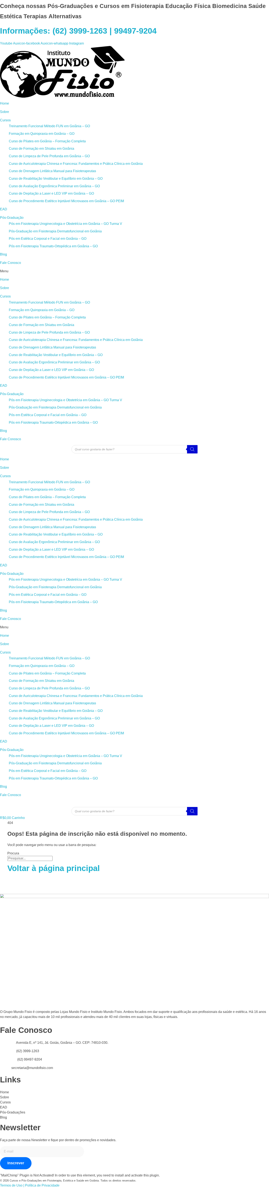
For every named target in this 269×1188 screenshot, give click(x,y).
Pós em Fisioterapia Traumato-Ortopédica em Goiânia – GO (53, 246)
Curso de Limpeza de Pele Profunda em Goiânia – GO (49, 156)
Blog (3, 254)
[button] (134, 271)
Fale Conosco (10, 263)
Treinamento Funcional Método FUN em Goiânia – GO (49, 126)
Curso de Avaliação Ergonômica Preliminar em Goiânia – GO (54, 186)
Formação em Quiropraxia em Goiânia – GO (41, 133)
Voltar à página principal (53, 868)
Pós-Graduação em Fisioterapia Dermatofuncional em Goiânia (55, 231)
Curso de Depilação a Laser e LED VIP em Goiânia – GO (51, 193)
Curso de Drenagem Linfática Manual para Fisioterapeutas (52, 171)
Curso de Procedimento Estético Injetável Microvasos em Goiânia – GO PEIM (66, 201)
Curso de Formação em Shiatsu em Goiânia (41, 148)
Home (4, 103)
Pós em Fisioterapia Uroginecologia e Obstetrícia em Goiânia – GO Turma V (65, 223)
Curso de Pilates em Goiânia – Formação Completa (47, 141)
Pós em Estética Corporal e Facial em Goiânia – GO (47, 238)
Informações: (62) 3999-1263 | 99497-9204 (78, 30)
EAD (3, 209)
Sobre (4, 112)
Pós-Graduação (12, 217)
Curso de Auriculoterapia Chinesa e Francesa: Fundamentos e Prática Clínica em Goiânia (76, 163)
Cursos (5, 120)
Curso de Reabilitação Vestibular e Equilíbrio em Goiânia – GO (56, 178)
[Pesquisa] (192, 449)
